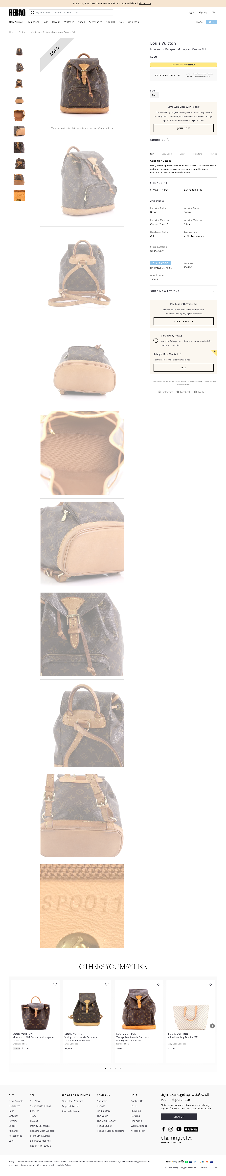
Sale (121, 21)
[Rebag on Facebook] (164, 1129)
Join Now (183, 128)
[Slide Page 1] (105, 1068)
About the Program (72, 1101)
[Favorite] (55, 984)
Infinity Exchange (40, 1125)
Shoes (81, 21)
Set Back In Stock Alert (167, 75)
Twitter (201, 392)
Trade (199, 21)
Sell (211, 22)
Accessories (95, 21)
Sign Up (203, 12)
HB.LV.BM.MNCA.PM (161, 268)
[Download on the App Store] (191, 1129)
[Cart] (213, 12)
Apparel (110, 21)
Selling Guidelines (40, 1140)
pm (154, 95)
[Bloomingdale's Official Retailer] (176, 1138)
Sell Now (35, 1101)
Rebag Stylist (104, 1125)
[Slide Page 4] (120, 1068)
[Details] (195, 304)
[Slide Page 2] (110, 1068)
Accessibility (138, 1130)
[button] (82, 80)
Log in (191, 12)
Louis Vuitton (163, 43)
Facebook (185, 392)
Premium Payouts (40, 1135)
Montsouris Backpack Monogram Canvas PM (178, 49)
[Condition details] (168, 139)
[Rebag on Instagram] (171, 1129)
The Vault (102, 1115)
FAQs (134, 1106)
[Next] (212, 1025)
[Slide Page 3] (115, 1068)
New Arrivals (16, 21)
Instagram (167, 392)
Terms (214, 1167)
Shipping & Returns (164, 291)
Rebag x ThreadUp (40, 1145)
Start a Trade (183, 321)
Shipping (136, 1110)
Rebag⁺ (101, 1106)
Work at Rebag (139, 1125)
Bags (45, 21)
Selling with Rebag (40, 1106)
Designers (33, 21)
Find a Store (104, 1110)
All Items (23, 32)
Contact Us (137, 1101)
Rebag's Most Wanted (42, 1130)
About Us (102, 1101)
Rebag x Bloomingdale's (110, 1130)
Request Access (70, 1106)
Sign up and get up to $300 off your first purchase (185, 1097)
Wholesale (133, 21)
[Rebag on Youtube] (179, 1129)
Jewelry (56, 21)
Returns (135, 1115)
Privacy (204, 1167)
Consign (34, 1110)
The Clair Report (106, 1120)
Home (12, 32)
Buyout (34, 1120)
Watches (69, 21)
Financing (136, 1120)
